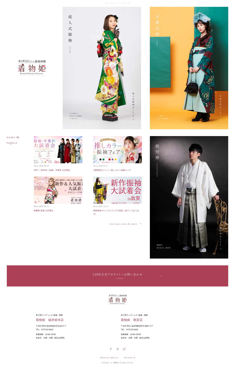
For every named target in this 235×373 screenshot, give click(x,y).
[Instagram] (117, 350)
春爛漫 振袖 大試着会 (43, 210)
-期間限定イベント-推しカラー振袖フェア (112, 170)
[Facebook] (111, 350)
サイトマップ (129, 358)
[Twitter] (124, 350)
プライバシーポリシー (109, 358)
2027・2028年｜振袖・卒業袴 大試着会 (52, 170)
